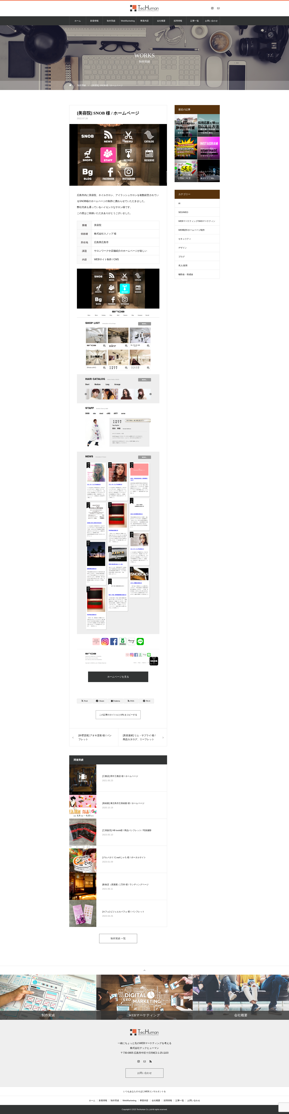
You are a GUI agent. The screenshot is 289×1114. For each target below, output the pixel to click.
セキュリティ (184, 239)
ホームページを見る (118, 676)
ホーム (78, 21)
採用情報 (178, 21)
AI (179, 203)
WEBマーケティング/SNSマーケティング (196, 222)
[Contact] (218, 8)
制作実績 (111, 21)
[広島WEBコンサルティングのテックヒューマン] (144, 8)
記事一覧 (194, 21)
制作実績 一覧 (118, 938)
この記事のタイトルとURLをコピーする (118, 715)
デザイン (182, 248)
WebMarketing (128, 21)
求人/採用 (182, 265)
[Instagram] (212, 8)
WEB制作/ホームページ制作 (191, 230)
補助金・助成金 (185, 274)
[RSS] (150, 1061)
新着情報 (94, 21)
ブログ (181, 256)
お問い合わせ (211, 21)
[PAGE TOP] (144, 970)
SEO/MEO (183, 212)
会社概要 (161, 21)
